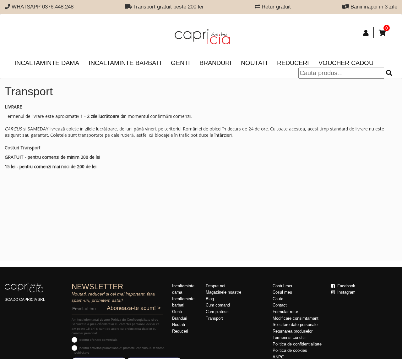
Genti (180, 62)
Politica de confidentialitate (297, 344)
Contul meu (283, 286)
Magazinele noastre (223, 292)
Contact (280, 305)
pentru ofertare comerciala (98, 339)
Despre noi (215, 286)
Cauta (278, 298)
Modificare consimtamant (295, 318)
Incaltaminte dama (46, 62)
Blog (210, 298)
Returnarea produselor (292, 331)
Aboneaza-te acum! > (134, 308)
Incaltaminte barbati (125, 62)
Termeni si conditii (289, 337)
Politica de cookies (290, 350)
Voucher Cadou (345, 62)
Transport (214, 318)
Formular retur (285, 311)
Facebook (345, 286)
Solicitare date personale (295, 324)
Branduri (215, 62)
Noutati (254, 62)
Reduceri (293, 62)
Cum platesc (217, 311)
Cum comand (218, 305)
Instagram (346, 292)
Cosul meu (282, 292)
